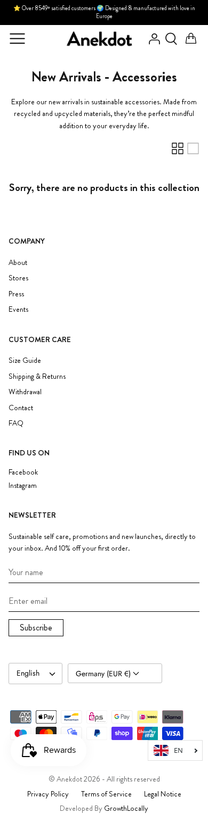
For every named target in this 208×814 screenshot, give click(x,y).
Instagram (23, 485)
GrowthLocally (126, 808)
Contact (21, 407)
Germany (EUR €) (104, 673)
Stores (18, 277)
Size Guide (25, 360)
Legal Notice (162, 793)
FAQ (16, 423)
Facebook (23, 472)
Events (18, 309)
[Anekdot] (99, 38)
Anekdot (69, 779)
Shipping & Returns (37, 376)
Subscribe (36, 627)
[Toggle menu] (17, 39)
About (18, 262)
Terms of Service (106, 793)
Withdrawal (25, 391)
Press (16, 293)
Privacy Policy (48, 793)
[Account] (151, 39)
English (28, 673)
